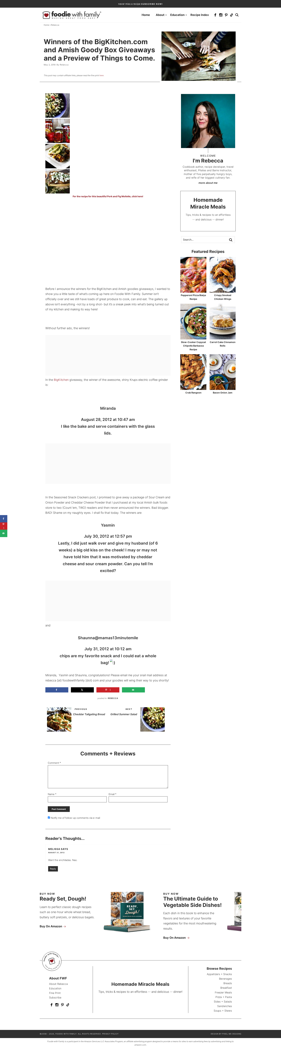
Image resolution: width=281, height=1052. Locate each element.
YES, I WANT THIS (165, 553)
